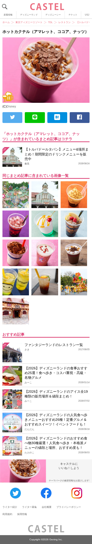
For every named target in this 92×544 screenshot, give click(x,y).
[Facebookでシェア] (80, 117)
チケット (72, 15)
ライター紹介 (9, 507)
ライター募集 (29, 507)
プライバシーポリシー (68, 507)
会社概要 (47, 507)
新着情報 (8, 15)
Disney (11, 106)
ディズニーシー (53, 15)
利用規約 (7, 514)
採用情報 (22, 514)
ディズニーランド (29, 15)
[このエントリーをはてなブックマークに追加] (57, 117)
